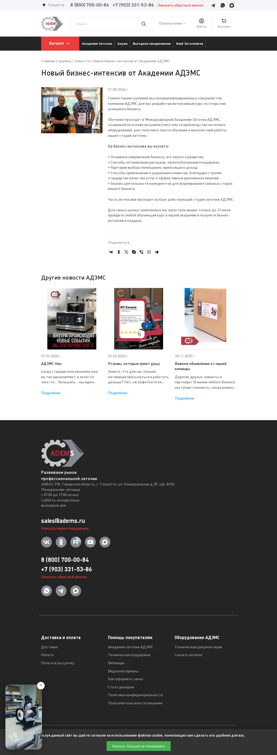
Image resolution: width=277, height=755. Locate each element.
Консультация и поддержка (65, 529)
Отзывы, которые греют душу (134, 364)
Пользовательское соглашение (135, 703)
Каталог (56, 43)
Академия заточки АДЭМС (130, 647)
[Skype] (134, 252)
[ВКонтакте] (111, 252)
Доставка (49, 647)
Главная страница (56, 61)
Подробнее (51, 393)
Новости (81, 61)
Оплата (47, 655)
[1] (146, 23)
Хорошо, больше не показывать (138, 746)
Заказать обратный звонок (180, 6)
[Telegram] (156, 252)
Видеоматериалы (123, 671)
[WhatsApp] (149, 252)
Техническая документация (198, 647)
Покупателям (170, 24)
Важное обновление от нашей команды (200, 366)
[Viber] (141, 252)
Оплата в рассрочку (57, 663)
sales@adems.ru (63, 520)
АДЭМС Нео (51, 364)
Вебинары (116, 663)
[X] (126, 252)
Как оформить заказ (125, 679)
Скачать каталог (188, 655)
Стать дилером (121, 687)
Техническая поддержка (129, 655)
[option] (72, 342)
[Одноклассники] (119, 252)
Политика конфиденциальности (135, 695)
